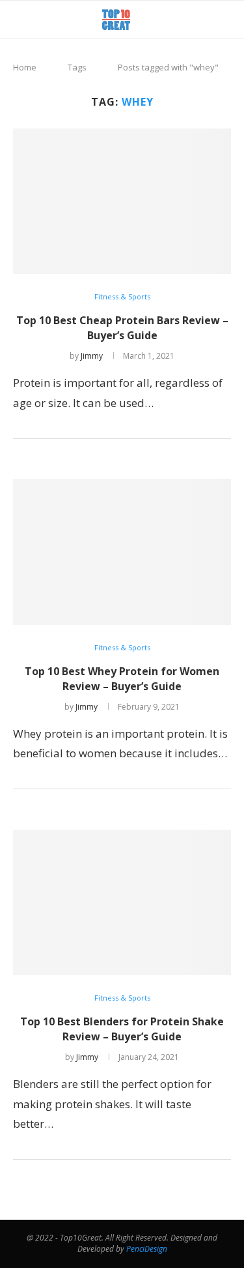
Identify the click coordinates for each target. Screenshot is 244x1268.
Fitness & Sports (122, 296)
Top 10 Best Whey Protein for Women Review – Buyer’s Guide (122, 678)
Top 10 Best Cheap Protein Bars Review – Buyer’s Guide (122, 327)
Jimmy (92, 355)
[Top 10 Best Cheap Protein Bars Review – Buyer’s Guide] (122, 201)
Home (24, 67)
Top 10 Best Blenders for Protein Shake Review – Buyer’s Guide (122, 1029)
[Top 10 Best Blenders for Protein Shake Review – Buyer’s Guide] (122, 902)
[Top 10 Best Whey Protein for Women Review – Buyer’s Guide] (122, 551)
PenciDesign (146, 1248)
